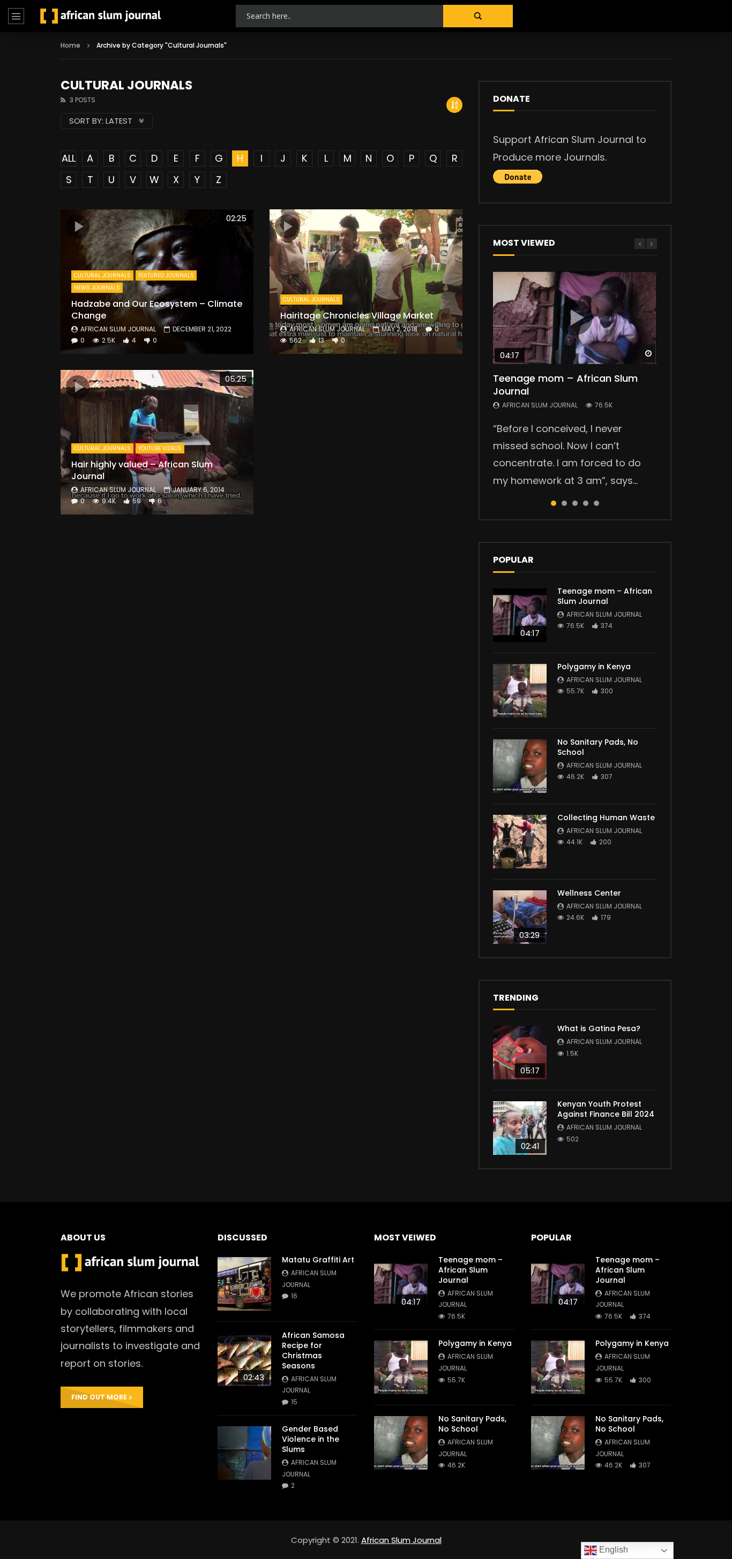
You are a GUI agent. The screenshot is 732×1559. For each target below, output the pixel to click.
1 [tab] (553, 503)
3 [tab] (575, 503)
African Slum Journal (118, 329)
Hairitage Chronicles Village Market (357, 315)
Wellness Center (589, 893)
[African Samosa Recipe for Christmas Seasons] (244, 1359)
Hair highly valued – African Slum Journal (142, 470)
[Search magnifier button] (478, 16)
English (612, 1549)
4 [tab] (585, 503)
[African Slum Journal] (100, 16)
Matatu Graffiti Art (318, 1259)
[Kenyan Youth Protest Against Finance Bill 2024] (520, 1128)
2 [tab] (564, 503)
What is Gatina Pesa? (598, 1028)
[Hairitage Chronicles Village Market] (366, 281)
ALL (69, 158)
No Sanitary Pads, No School (597, 747)
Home (70, 45)
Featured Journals (166, 275)
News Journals (97, 288)
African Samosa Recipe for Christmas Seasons (313, 1350)
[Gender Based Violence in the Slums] (244, 1453)
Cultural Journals (102, 275)
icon (77, 226)
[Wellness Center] (520, 917)
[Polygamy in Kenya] (520, 690)
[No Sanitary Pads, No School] (520, 766)
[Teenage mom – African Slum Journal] (520, 615)
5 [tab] (596, 503)
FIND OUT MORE (100, 1397)
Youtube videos (160, 448)
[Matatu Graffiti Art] (244, 1284)
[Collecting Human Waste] (520, 841)
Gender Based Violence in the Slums (310, 1439)
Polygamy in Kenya (594, 666)
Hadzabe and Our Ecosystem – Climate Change (156, 310)
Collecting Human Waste (606, 817)
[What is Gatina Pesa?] (520, 1052)
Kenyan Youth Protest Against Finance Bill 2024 (605, 1109)
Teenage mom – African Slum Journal (565, 385)
